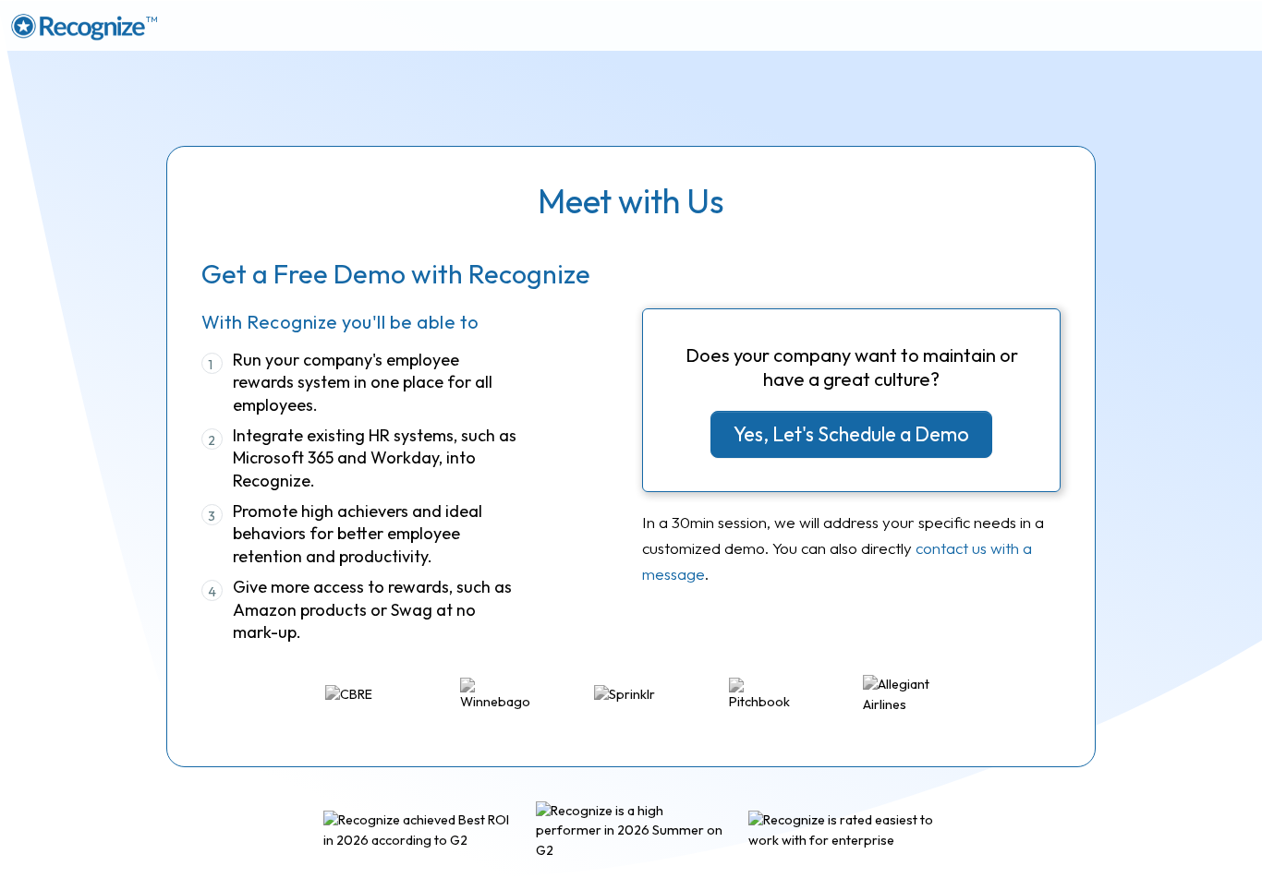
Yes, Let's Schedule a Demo (851, 434)
